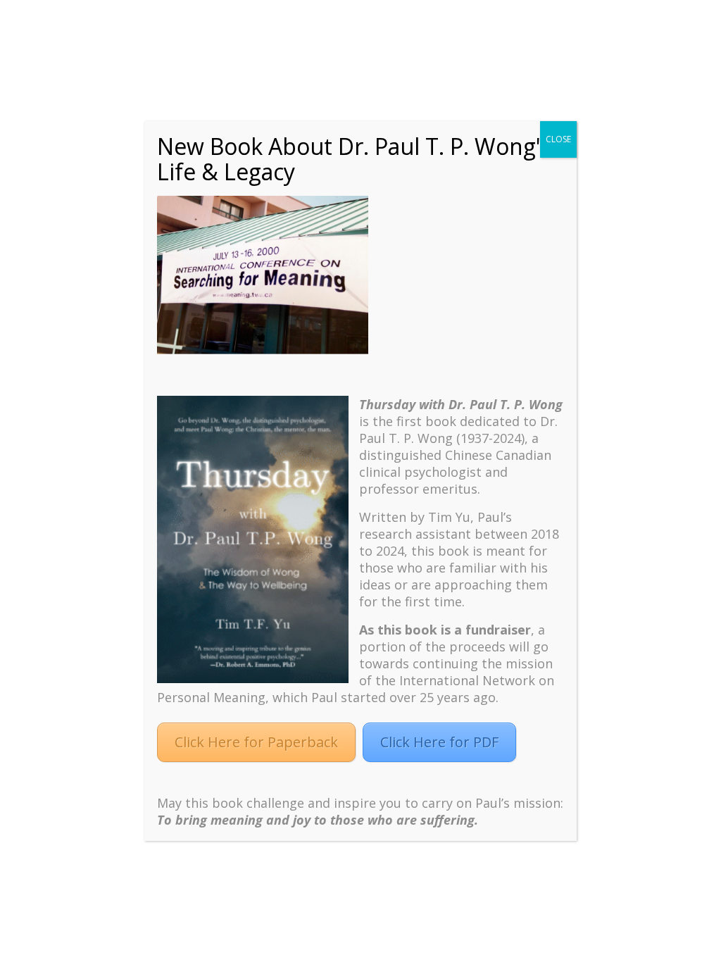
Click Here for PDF (439, 741)
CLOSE (558, 139)
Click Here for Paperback (256, 741)
